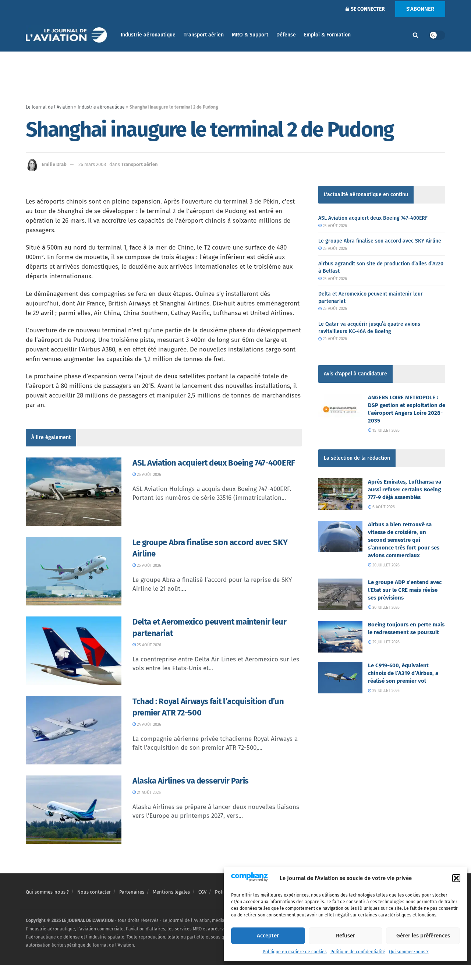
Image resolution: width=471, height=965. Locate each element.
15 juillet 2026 (385, 430)
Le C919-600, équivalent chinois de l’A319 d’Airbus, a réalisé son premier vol (403, 673)
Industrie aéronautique (148, 35)
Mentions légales (171, 892)
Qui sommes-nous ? (409, 951)
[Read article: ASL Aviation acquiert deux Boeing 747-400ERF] (73, 491)
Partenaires (131, 892)
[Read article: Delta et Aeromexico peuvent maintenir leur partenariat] (73, 650)
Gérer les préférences (423, 935)
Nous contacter (94, 892)
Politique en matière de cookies (295, 951)
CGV (202, 892)
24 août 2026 (148, 724)
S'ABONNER (420, 9)
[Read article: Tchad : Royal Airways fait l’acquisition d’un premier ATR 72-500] (73, 730)
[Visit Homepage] (68, 35)
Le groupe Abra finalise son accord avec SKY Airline (379, 241)
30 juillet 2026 (385, 565)
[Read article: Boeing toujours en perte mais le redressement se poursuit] (340, 637)
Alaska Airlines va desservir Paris (190, 781)
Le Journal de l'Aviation (49, 107)
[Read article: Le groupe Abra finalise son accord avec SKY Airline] (73, 571)
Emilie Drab (54, 164)
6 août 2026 (383, 507)
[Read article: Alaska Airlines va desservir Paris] (73, 809)
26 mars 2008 (92, 164)
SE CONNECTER (367, 9)
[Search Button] (415, 35)
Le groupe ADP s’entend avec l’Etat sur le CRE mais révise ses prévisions (405, 590)
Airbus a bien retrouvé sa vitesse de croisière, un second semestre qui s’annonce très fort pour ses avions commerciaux (403, 540)
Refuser (345, 935)
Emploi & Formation (327, 35)
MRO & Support (250, 35)
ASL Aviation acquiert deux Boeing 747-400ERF (213, 463)
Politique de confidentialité (357, 951)
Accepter (268, 935)
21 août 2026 (148, 792)
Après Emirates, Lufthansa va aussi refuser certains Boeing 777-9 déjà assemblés (404, 489)
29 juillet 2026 (385, 642)
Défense (286, 35)
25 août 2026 (148, 474)
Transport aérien (204, 35)
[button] (456, 878)
